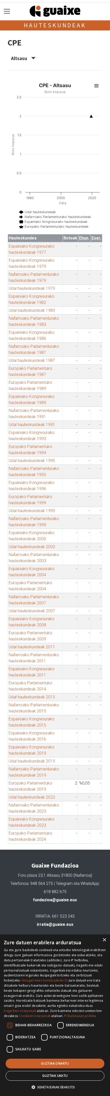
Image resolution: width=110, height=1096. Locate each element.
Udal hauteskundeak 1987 (32, 360)
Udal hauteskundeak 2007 (32, 610)
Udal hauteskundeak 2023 (32, 797)
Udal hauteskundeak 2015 (32, 697)
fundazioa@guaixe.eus (55, 899)
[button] (55, 1087)
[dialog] (55, 1015)
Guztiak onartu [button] (55, 1063)
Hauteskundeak (55, 25)
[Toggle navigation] (7, 11)
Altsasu (21, 58)
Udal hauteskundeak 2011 (32, 646)
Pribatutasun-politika (80, 1016)
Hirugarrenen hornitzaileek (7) (44, 980)
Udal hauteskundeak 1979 (32, 288)
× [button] (104, 940)
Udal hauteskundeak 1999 (32, 510)
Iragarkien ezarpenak (20, 1011)
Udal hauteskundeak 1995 (32, 460)
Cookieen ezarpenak (34, 1016)
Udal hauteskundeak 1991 (32, 424)
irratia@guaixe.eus (55, 924)
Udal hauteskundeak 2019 (32, 761)
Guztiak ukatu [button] (55, 1076)
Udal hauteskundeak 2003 (32, 546)
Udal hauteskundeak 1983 (32, 310)
